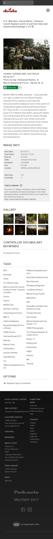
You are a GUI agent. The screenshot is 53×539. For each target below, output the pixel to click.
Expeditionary (9, 357)
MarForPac (31, 298)
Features (9, 432)
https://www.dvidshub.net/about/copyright (20, 199)
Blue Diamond (32, 281)
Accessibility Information (14, 457)
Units (7, 477)
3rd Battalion (8, 349)
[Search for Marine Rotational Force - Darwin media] (39, 83)
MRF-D (6, 317)
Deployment (31, 343)
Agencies (8, 481)
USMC (29, 351)
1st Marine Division (34, 290)
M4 (27, 359)
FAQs (7, 452)
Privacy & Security (11, 449)
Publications (34, 439)
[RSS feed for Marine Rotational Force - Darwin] (42, 83)
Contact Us (9, 446)
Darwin (6, 301)
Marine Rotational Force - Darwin (20, 83)
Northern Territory (11, 309)
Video (32, 426)
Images (33, 423)
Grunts (6, 296)
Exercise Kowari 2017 (12, 336)
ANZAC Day (8, 305)
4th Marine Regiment (35, 285)
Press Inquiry (11, 466)
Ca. (4, 361)
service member (10, 353)
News (32, 428)
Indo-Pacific (31, 317)
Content (34, 420)
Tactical (29, 364)
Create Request (11, 469)
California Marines (11, 321)
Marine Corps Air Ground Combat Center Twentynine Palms (14, 290)
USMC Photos (9, 332)
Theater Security (33, 313)
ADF (28, 302)
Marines (6, 340)
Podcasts (33, 437)
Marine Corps (9, 344)
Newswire (9, 437)
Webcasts (34, 442)
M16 (5, 270)
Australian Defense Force (37, 277)
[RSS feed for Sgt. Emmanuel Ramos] (38, 80)
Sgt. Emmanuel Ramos (24, 80)
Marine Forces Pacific (35, 294)
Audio (32, 431)
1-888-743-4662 (11, 420)
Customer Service (11, 460)
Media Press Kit (11, 472)
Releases (33, 406)
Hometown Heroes (37, 408)
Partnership (31, 347)
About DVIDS (11, 443)
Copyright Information (13, 455)
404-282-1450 (10, 403)
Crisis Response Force (12, 313)
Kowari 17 (30, 339)
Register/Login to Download (18, 383)
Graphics (33, 434)
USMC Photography (34, 328)
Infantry (29, 355)
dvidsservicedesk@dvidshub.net (17, 412)
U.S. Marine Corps (10, 283)
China (5, 279)
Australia (7, 275)
